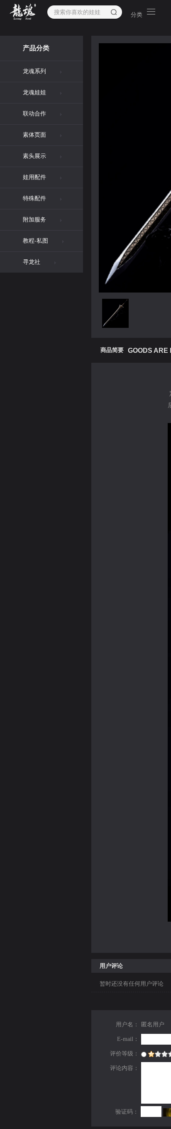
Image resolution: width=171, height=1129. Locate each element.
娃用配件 (34, 177)
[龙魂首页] (23, 12)
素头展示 (34, 156)
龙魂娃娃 (34, 92)
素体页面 (34, 135)
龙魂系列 (34, 71)
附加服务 (34, 219)
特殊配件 (34, 198)
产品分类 (36, 48)
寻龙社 (31, 262)
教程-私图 (35, 241)
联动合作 (34, 114)
